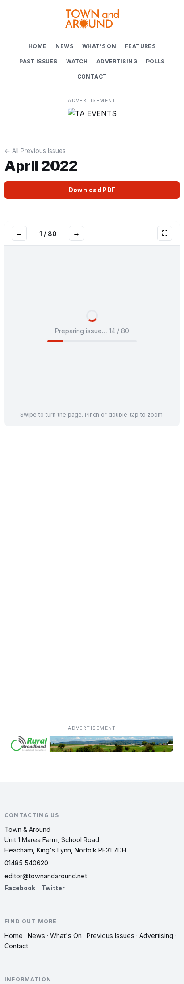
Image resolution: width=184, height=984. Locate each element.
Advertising (116, 61)
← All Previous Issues (35, 150)
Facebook (19, 888)
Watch (77, 61)
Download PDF (92, 190)
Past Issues (38, 61)
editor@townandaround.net (45, 876)
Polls (155, 61)
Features (140, 46)
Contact (92, 77)
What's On (99, 46)
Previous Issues (110, 935)
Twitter (53, 888)
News (64, 46)
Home (37, 46)
